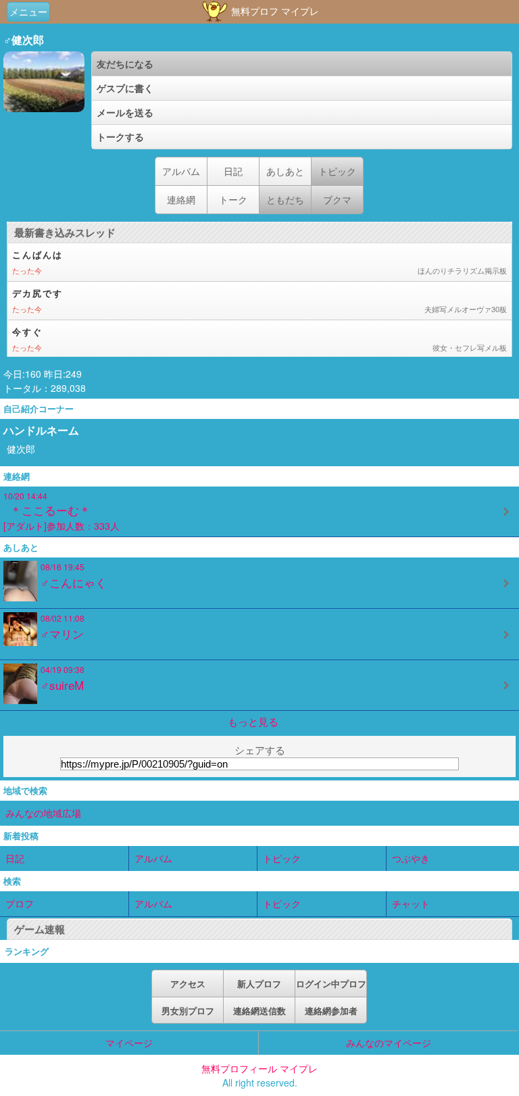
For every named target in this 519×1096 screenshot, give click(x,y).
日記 (233, 171)
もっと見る (253, 721)
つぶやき (411, 858)
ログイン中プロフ (331, 983)
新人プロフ (259, 983)
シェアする (259, 750)
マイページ (129, 1042)
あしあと (285, 171)
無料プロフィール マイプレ (259, 1068)
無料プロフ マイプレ (273, 11)
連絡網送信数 (259, 1010)
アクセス (187, 983)
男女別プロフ (188, 1010)
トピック (282, 858)
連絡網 (181, 199)
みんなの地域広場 (43, 813)
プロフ (19, 903)
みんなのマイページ (388, 1042)
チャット (411, 903)
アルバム (181, 171)
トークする (120, 136)
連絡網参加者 (331, 1010)
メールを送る (125, 112)
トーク (233, 199)
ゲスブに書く (125, 88)
